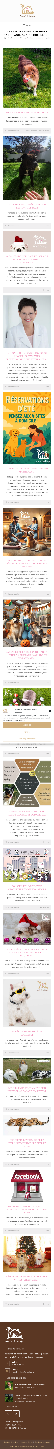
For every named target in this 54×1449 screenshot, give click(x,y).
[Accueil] (5, 38)
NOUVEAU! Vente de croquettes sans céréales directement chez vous (27, 1209)
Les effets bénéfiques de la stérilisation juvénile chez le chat (27, 1143)
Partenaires (44, 907)
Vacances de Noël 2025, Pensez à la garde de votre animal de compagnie (27, 259)
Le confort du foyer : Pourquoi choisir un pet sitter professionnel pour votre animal (27, 356)
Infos (47, 226)
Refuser (27, 732)
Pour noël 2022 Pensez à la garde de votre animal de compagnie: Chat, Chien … (27, 952)
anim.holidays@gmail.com (23, 1372)
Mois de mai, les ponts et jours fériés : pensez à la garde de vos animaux (27, 563)
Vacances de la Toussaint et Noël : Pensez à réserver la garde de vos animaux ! (27, 655)
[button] (50, 711)
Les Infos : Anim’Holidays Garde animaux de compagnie (29, 38)
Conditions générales (42, 1442)
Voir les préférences (27, 738)
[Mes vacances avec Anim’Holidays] (9, 1385)
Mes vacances (43, 131)
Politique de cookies (11, 1442)
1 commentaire (13, 1053)
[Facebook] (8, 1413)
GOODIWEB (40, 1446)
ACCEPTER (27, 725)
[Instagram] (16, 1413)
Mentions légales (27, 1442)
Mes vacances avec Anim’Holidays (30, 1384)
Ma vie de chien (31, 131)
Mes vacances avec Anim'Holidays (27, 112)
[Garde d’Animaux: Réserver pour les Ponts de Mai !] (9, 1398)
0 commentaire (13, 131)
